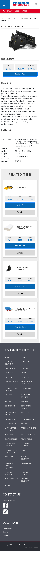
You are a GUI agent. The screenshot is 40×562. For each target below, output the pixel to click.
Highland (6, 535)
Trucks (8, 402)
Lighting (8, 395)
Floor (23, 450)
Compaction (10, 406)
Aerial (7, 357)
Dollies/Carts (10, 424)
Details (20, 212)
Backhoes (9, 373)
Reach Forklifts (11, 382)
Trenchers (9, 435)
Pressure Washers (28, 428)
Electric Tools (11, 439)
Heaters (24, 424)
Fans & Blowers (27, 463)
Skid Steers (9, 377)
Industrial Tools (28, 435)
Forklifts (25, 377)
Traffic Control (11, 479)
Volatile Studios (33, 548)
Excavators (25, 373)
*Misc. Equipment (11, 457)
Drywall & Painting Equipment (9, 465)
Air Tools (25, 413)
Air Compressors (11, 419)
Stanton (6, 532)
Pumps (7, 486)
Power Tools (26, 439)
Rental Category (8, 19)
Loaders (24, 368)
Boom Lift (25, 357)
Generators (26, 388)
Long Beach (7, 529)
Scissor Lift (26, 362)
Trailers (24, 402)
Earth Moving (22, 19)
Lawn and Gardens (28, 419)
